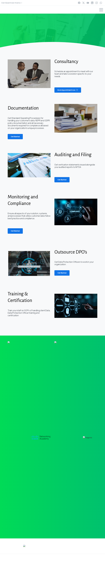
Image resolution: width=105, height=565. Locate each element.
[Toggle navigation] (101, 10)
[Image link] (41, 437)
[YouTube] (88, 3)
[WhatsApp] (101, 3)
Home (45, 30)
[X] (83, 3)
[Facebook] (79, 3)
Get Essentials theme (10, 3)
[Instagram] (96, 3)
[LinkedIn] (92, 3)
